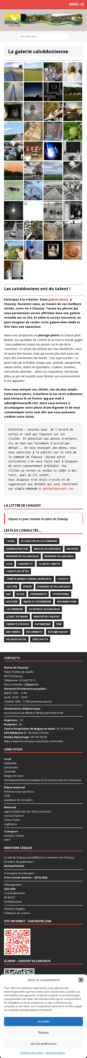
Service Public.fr (14, 816)
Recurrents (34, 632)
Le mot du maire (17, 616)
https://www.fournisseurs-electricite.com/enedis (33, 741)
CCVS (9, 564)
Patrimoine (43, 624)
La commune (14, 609)
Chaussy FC (25, 564)
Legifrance (10, 824)
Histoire (12, 601)
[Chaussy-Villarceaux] (43, 20)
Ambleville (10, 763)
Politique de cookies (32, 1053)
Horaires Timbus (14, 835)
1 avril (10, 541)
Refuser (43, 1032)
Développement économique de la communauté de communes (42, 780)
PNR (59, 624)
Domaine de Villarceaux (53, 586)
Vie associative (16, 639)
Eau (8, 594)
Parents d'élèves (17, 624)
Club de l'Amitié (49, 564)
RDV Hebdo (13, 632)
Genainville (11, 767)
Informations (66, 601)
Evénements (38, 594)
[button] (81, 980)
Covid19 (62, 579)
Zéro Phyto (40, 639)
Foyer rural (60, 594)
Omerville (10, 771)
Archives (73, 549)
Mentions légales (55, 1053)
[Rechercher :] (43, 36)
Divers (27, 586)
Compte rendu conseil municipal (29, 579)
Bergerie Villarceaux (59, 556)
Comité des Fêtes (17, 571)
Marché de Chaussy (47, 616)
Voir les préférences (43, 1043)
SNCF (7, 840)
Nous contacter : (21, 684)
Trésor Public (12, 820)
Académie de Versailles (18, 800)
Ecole (20, 594)
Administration (17, 549)
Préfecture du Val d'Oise (19, 791)
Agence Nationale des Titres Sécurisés (27, 811)
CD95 (7, 795)
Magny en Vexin (14, 776)
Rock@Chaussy (58, 632)
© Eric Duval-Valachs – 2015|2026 (25, 877)
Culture (11, 586)
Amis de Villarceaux (47, 549)
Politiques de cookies (17, 913)
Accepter (44, 1021)
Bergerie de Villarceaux (22, 556)
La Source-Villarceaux (44, 609)
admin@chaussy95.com (57, 488)
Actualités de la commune (39, 541)
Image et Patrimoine (37, 601)
